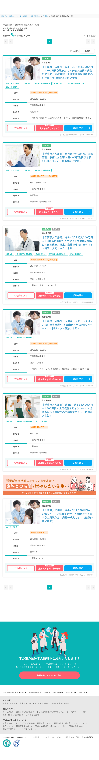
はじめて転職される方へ (26, 712)
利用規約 (22, 692)
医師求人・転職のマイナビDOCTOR (14, 16)
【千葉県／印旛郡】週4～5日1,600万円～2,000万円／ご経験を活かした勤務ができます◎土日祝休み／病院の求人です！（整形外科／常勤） (67, 516)
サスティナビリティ (56, 737)
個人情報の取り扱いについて (38, 692)
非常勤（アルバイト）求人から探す (34, 703)
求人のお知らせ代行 (58, 726)
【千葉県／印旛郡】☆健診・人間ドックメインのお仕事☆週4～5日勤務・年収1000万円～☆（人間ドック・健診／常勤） (67, 325)
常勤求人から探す (10, 703)
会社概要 (36, 737)
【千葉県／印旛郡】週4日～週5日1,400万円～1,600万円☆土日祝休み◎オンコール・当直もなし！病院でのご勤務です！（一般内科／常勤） (67, 410)
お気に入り (22, 128)
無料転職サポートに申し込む (49, 675)
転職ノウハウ (8, 723)
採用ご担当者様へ (8, 692)
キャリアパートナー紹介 (77, 712)
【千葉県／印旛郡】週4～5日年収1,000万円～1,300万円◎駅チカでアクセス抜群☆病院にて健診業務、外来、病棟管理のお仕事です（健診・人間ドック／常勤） (67, 243)
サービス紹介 (8, 712)
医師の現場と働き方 (62, 723)
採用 (66, 737)
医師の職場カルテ (76, 726)
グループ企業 (75, 737)
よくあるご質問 (32, 715)
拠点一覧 (6, 715)
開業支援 (82, 692)
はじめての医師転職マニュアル (51, 712)
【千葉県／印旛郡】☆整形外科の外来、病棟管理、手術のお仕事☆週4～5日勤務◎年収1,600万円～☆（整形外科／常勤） (67, 157)
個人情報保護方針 (88, 737)
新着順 (87, 51)
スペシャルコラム (80, 723)
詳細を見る (78, 128)
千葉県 (45, 16)
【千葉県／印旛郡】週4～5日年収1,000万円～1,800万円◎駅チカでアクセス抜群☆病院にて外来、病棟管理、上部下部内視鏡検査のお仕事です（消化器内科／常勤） (67, 72)
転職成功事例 (18, 715)
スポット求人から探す (60, 703)
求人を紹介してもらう (49, 128)
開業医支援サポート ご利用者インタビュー (20, 729)
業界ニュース (8, 726)
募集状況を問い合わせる (49, 296)
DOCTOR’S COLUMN (25, 723)
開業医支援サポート (24, 726)
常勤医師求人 (35, 16)
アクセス (44, 737)
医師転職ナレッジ (44, 723)
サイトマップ (70, 692)
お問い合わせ (57, 692)
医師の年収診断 (41, 726)
